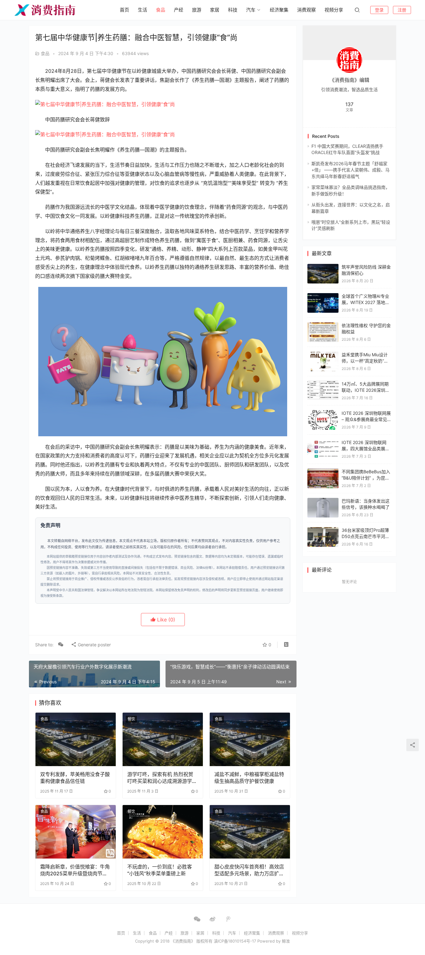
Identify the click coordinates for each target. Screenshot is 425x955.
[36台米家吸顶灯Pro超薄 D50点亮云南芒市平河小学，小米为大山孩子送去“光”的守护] (323, 530)
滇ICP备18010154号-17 (235, 941)
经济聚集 (279, 10)
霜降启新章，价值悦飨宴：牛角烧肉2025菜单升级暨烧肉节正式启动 (75, 870)
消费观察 (306, 10)
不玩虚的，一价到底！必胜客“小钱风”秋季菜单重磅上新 (159, 870)
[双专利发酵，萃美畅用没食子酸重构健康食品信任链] (75, 739)
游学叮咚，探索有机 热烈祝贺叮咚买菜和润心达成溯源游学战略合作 (162, 777)
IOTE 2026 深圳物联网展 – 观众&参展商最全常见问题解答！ (366, 419)
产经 (178, 10)
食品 (160, 10)
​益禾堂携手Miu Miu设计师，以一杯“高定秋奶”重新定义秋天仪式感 (365, 360)
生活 (142, 10)
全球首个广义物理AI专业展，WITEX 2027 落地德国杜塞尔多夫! (366, 302)
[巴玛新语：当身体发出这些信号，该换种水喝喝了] (323, 500)
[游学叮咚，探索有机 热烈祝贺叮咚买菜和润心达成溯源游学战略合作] (163, 739)
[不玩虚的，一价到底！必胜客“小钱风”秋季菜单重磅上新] (163, 832)
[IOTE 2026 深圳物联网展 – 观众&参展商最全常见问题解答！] (323, 413)
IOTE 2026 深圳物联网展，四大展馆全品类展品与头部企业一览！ (366, 448)
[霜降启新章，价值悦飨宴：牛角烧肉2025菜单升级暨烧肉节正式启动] (75, 832)
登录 (379, 9)
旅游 (196, 10)
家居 (214, 10)
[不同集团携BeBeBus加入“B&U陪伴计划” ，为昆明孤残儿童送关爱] (323, 471)
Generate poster (94, 644)
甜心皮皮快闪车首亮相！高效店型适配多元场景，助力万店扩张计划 (249, 870)
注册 (402, 9)
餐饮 (131, 719)
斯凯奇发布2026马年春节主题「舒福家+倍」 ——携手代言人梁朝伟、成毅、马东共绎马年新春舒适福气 (350, 170)
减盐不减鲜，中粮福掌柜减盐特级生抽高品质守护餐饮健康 (249, 777)
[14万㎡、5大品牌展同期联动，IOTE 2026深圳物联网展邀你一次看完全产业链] (323, 383)
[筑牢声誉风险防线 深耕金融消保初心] (323, 266)
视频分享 (334, 10)
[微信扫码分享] (61, 644)
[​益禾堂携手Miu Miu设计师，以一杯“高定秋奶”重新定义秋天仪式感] (323, 354)
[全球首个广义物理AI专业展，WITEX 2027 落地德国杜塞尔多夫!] (323, 296)
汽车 (250, 10)
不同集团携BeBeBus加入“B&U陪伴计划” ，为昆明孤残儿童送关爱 (366, 477)
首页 (124, 10)
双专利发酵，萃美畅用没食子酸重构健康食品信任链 (75, 777)
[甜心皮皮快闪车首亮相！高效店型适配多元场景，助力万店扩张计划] (250, 832)
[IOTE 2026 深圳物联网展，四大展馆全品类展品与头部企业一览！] (323, 442)
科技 (232, 10)
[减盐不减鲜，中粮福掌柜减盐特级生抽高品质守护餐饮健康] (250, 739)
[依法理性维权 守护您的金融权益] (323, 325)
